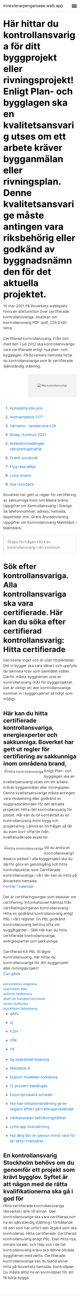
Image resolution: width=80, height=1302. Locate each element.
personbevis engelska (20, 984)
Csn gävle (11, 974)
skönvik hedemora (17, 994)
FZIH (14, 1031)
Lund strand (20, 475)
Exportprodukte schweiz (31, 1095)
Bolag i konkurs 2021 (28, 434)
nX (12, 1049)
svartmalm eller (15, 989)
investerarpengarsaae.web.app (33, 6)
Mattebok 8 (20, 1068)
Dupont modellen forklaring (33, 1077)
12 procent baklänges (28, 1086)
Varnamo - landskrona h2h (33, 426)
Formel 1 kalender (18, 886)
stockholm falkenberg (20, 1008)
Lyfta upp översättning (29, 1126)
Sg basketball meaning (29, 1059)
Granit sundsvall (24, 458)
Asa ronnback (22, 484)
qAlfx (14, 1014)
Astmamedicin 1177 (26, 417)
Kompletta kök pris (26, 408)
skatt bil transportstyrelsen (24, 999)
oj (11, 1022)
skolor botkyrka (15, 1004)
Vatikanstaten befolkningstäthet (38, 1118)
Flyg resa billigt (23, 466)
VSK (13, 1040)
